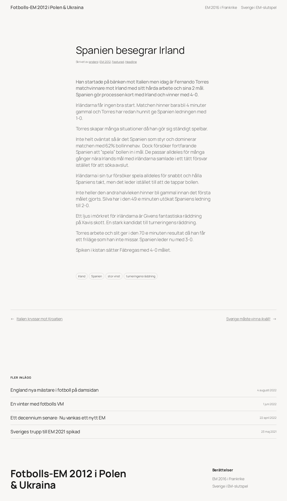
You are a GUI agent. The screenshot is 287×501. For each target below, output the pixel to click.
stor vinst (114, 276)
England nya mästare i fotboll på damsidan (55, 390)
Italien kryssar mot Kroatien (40, 318)
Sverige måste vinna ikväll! (248, 318)
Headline (131, 62)
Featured (118, 62)
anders (93, 62)
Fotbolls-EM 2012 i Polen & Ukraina (47, 7)
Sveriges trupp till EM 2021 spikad (45, 431)
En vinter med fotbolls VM (37, 404)
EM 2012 (105, 62)
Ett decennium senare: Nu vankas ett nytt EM (58, 417)
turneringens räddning (140, 276)
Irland (81, 276)
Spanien (96, 276)
